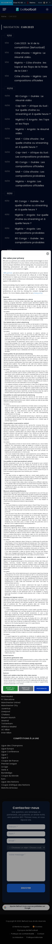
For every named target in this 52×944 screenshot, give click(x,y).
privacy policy (37, 293)
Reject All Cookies (26, 689)
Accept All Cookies (10, 689)
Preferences (42, 688)
